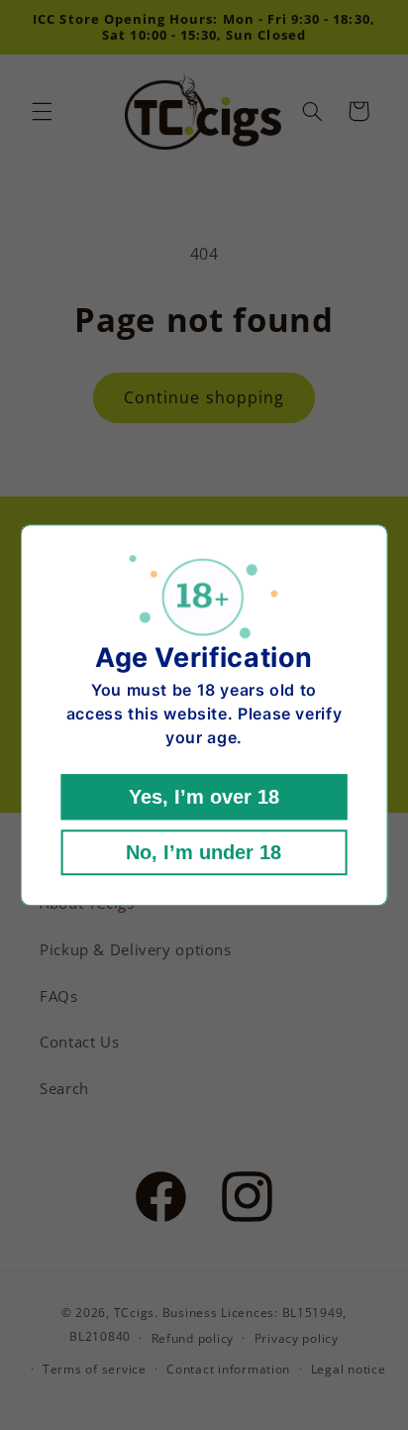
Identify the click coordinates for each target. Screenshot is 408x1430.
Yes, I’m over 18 (204, 797)
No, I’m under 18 (203, 852)
